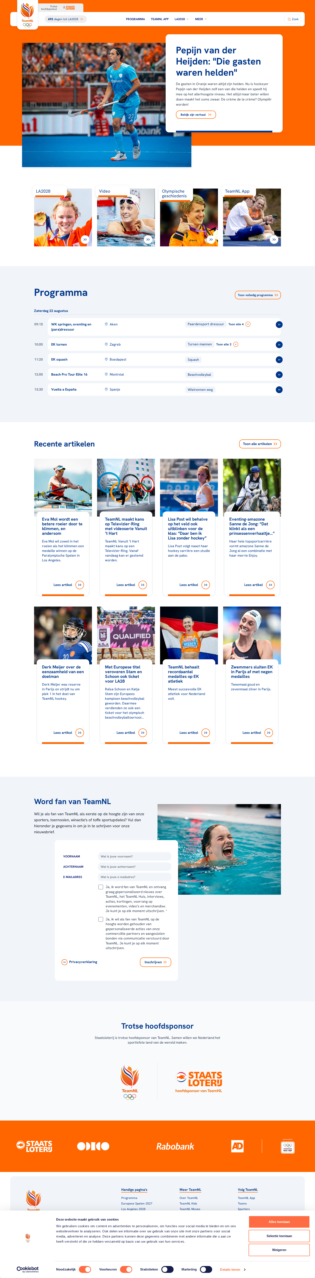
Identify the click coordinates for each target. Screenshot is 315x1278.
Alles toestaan (279, 1222)
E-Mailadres (72, 877)
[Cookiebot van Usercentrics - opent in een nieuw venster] (27, 1269)
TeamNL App (160, 19)
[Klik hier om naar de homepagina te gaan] (27, 15)
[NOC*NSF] (288, 1146)
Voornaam (71, 856)
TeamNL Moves (190, 1209)
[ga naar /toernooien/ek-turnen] (279, 345)
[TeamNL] (130, 1081)
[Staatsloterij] (34, 1146)
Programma (135, 19)
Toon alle (257, 444)
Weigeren (279, 1250)
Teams (242, 1203)
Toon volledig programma (255, 295)
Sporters (244, 1209)
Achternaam (73, 867)
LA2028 (180, 19)
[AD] (237, 1146)
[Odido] (93, 1146)
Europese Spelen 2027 (136, 1203)
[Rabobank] (175, 1146)
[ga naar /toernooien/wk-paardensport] (279, 324)
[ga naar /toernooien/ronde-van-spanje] (279, 390)
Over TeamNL (189, 1198)
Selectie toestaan (279, 1236)
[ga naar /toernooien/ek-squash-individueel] (279, 360)
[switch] (126, 1269)
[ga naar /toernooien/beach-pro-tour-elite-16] (279, 375)
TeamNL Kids (188, 1203)
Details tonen (230, 1269)
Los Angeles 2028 (133, 1209)
